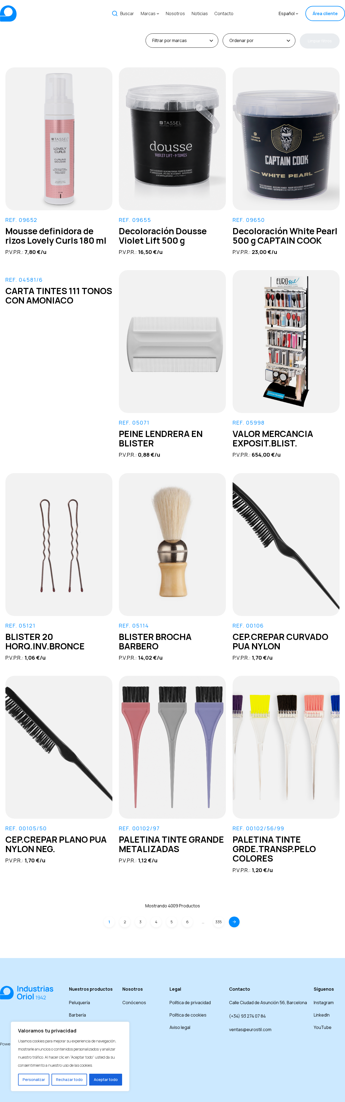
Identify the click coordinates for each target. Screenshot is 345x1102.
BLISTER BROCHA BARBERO (155, 641)
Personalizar (34, 1079)
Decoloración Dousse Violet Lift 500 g (163, 235)
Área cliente (325, 13)
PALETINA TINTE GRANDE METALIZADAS (171, 844)
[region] (70, 1056)
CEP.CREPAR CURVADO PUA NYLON (280, 641)
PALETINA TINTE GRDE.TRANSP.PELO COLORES (274, 849)
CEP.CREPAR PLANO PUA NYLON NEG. (56, 844)
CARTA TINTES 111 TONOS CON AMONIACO (58, 295)
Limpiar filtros (320, 40)
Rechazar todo (69, 1079)
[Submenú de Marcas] (158, 13)
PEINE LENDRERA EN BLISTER (161, 438)
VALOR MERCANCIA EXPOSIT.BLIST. (273, 438)
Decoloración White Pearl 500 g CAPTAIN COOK (285, 235)
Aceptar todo (106, 1079)
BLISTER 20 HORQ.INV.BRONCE (45, 641)
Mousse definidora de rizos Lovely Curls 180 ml (55, 235)
